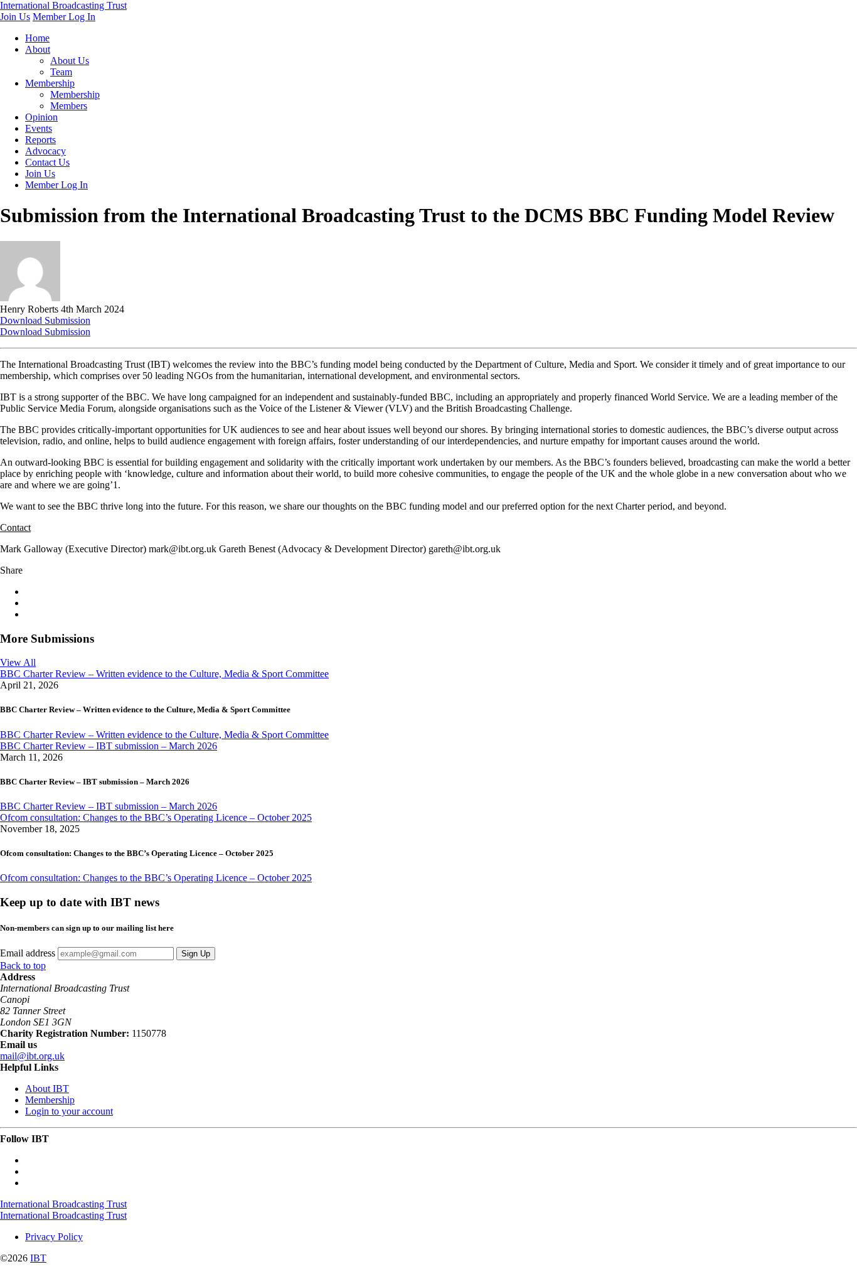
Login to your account (69, 1111)
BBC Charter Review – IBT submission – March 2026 (108, 746)
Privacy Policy (54, 1236)
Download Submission (45, 320)
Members (68, 105)
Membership (50, 83)
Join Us (15, 16)
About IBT (47, 1088)
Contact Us (47, 162)
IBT (38, 1258)
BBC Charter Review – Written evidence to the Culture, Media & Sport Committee (164, 673)
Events (38, 128)
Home (37, 38)
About (37, 49)
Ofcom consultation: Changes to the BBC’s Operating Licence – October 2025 (156, 817)
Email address (27, 953)
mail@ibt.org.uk (32, 1056)
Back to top (23, 965)
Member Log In (64, 16)
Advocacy (45, 151)
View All (18, 662)
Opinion (41, 117)
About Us (69, 60)
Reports (40, 139)
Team (61, 72)
